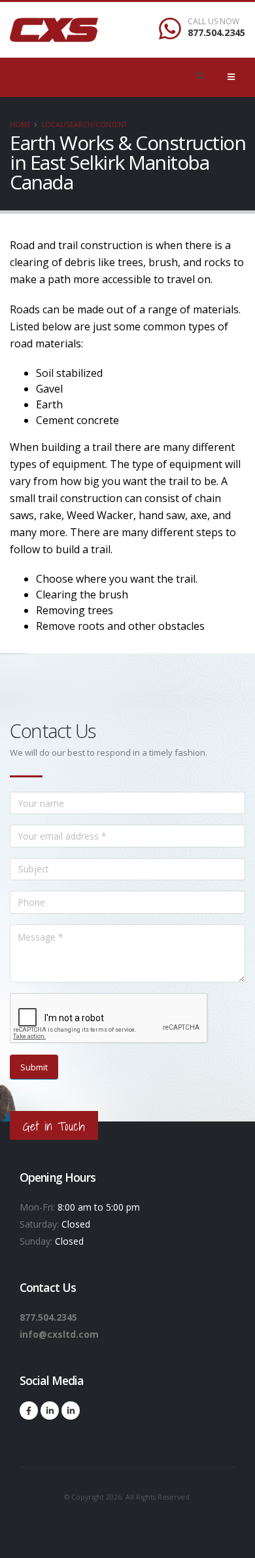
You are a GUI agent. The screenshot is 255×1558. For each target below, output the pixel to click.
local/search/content (84, 124)
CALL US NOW (213, 21)
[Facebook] (29, 1410)
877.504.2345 (216, 32)
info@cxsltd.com (59, 1334)
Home (20, 124)
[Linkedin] (50, 1410)
